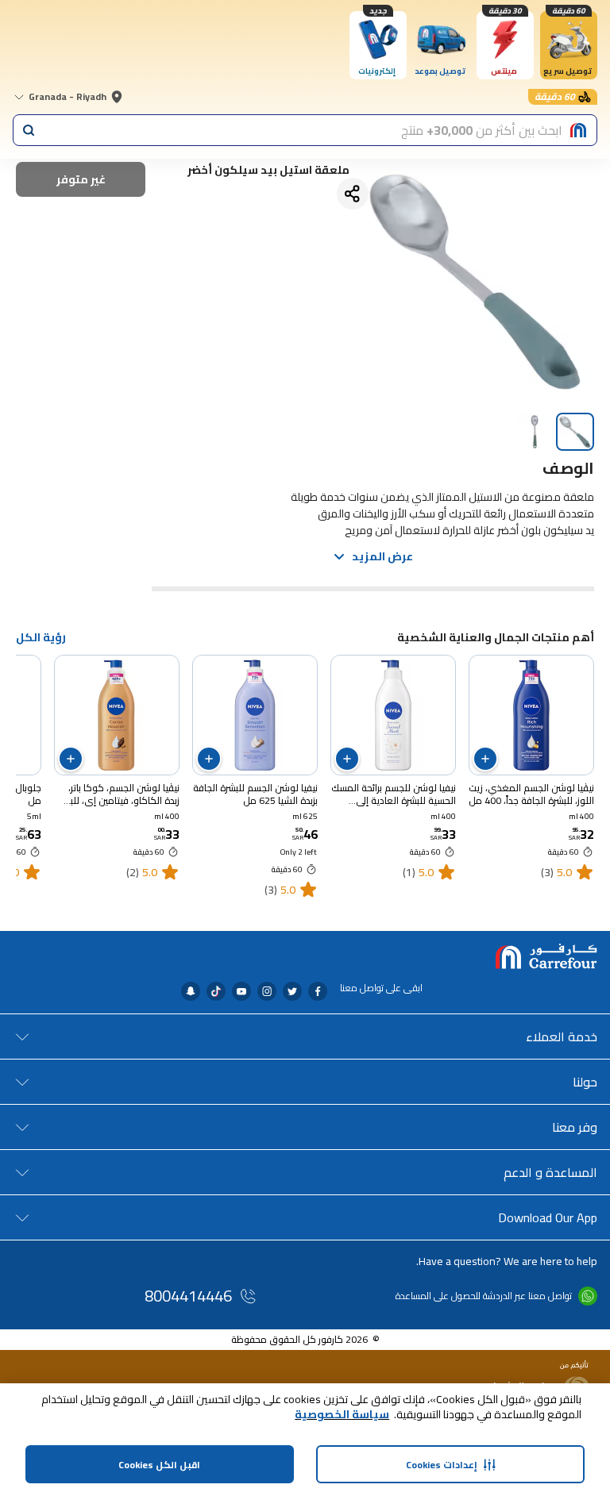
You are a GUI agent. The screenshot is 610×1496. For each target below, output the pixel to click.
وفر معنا (574, 1127)
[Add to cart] (485, 758)
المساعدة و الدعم (550, 1172)
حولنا (585, 1082)
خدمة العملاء (561, 1036)
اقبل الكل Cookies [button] (159, 1465)
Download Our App (547, 1217)
